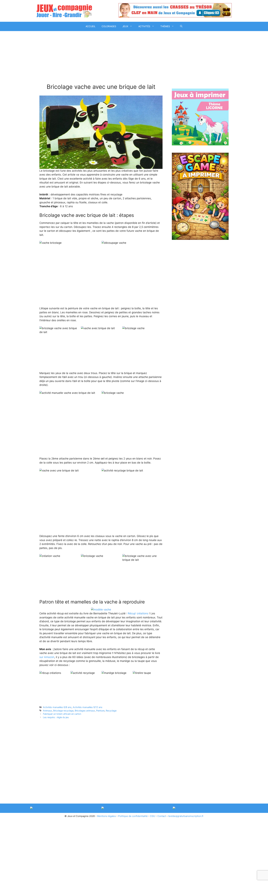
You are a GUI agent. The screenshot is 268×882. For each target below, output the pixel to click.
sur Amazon (46, 657)
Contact (161, 816)
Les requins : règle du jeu (56, 717)
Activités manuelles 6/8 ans (57, 707)
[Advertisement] (101, 60)
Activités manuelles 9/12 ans (87, 707)
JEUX (125, 26)
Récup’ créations (138, 613)
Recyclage (111, 710)
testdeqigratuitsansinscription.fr (185, 816)
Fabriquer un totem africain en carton (62, 714)
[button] (181, 26)
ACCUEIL (90, 26)
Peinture (100, 710)
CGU (152, 816)
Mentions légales (106, 816)
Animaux (47, 710)
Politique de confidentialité (133, 816)
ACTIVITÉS (144, 26)
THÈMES (165, 26)
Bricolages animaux (85, 710)
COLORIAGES (109, 26)
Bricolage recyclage (63, 710)
